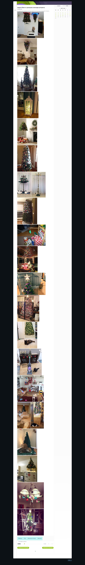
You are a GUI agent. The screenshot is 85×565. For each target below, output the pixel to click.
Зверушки (40, 538)
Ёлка (25, 538)
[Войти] (15, 6)
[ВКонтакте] (18, 543)
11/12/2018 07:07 (19, 9)
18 (58, 15)
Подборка (20, 538)
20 (62, 15)
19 (60, 15)
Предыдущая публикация (23, 547)
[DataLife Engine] (15, 3)
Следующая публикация (48, 547)
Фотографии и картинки (22, 541)
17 (55, 15)
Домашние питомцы (32, 538)
